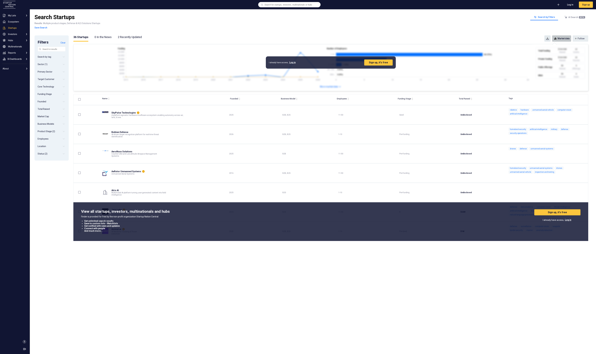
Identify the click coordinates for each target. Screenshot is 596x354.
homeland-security (518, 129)
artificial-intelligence (518, 114)
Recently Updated (130, 37)
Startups (80, 37)
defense (564, 129)
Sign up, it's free (378, 62)
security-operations (518, 133)
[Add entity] (558, 5)
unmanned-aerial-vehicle (543, 110)
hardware (525, 110)
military (554, 129)
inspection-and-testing (544, 172)
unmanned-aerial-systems (542, 149)
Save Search (41, 27)
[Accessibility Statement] (24, 341)
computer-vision (564, 110)
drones (513, 149)
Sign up (586, 4)
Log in (570, 4)
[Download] (547, 38)
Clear (63, 42)
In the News (103, 37)
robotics (513, 110)
